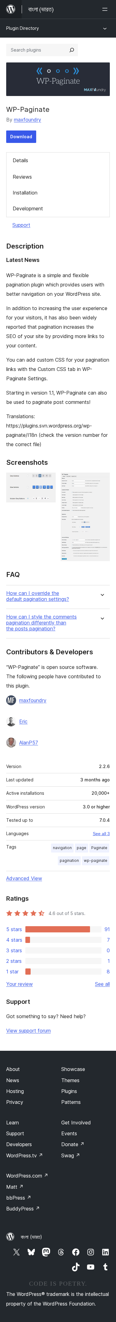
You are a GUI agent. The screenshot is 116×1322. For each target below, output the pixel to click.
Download (21, 136)
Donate (72, 1144)
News (12, 1080)
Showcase (73, 1069)
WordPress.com (27, 1176)
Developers (19, 1144)
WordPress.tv (24, 1155)
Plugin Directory (22, 28)
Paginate (99, 847)
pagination (69, 860)
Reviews (22, 177)
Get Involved (76, 1122)
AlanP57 (28, 742)
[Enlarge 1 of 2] (47, 481)
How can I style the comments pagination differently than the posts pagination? (41, 623)
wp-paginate (95, 860)
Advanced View (24, 878)
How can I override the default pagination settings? (37, 596)
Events (69, 1133)
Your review (19, 984)
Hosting (15, 1091)
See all (102, 984)
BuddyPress (23, 1208)
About (13, 1069)
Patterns (71, 1102)
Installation (25, 193)
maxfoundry (27, 120)
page (81, 847)
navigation (62, 847)
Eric (23, 721)
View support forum (28, 1030)
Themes (70, 1080)
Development (28, 208)
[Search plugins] (72, 50)
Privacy (14, 1102)
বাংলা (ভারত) (31, 1237)
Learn (12, 1122)
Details (20, 160)
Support (21, 225)
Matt (15, 1187)
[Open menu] (106, 9)
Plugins (69, 1091)
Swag (70, 1155)
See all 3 (101, 833)
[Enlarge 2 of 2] (101, 481)
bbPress (18, 1198)
